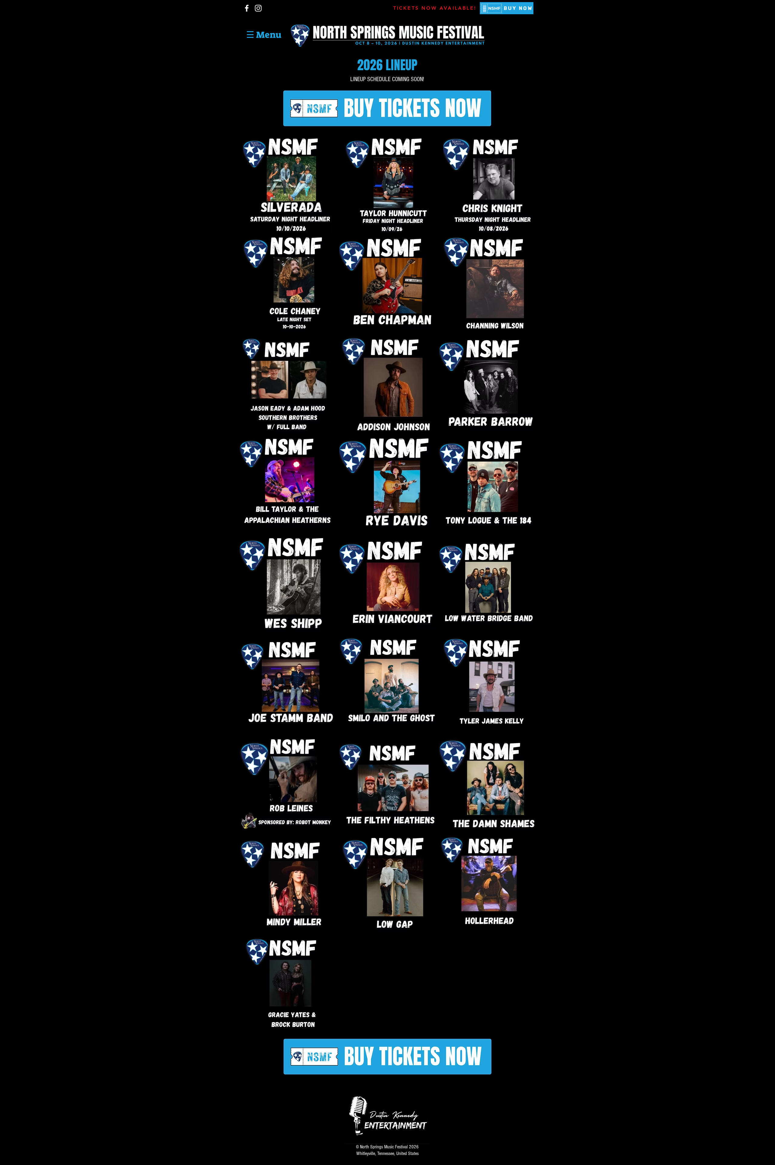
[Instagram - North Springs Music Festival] (258, 8)
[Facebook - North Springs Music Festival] (246, 8)
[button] (264, 34)
